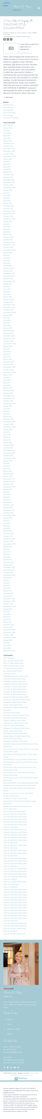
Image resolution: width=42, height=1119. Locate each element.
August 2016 (7, 430)
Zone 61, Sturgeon (10, 931)
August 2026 (7, 128)
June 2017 (6, 409)
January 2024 (8, 208)
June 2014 (6, 495)
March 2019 (7, 359)
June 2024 (7, 195)
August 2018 (7, 375)
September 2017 (9, 404)
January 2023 (8, 240)
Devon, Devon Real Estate (13, 705)
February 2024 (8, 206)
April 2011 (6, 588)
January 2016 (8, 448)
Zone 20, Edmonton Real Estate (15, 869)
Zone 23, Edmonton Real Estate (15, 877)
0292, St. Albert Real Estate (13, 663)
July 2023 (6, 224)
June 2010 (6, 614)
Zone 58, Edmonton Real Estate (15, 923)
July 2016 (6, 432)
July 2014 (6, 492)
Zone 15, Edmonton (10, 848)
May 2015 (6, 466)
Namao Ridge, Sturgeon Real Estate (16, 736)
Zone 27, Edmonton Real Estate (15, 890)
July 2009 (6, 643)
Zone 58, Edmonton (10, 921)
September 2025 (9, 156)
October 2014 (8, 484)
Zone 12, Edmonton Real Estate (15, 838)
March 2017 (7, 417)
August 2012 (7, 547)
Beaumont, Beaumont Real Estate (16, 697)
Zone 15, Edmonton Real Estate (15, 851)
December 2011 (9, 567)
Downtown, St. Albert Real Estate (15, 707)
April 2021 (6, 294)
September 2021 (9, 281)
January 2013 (8, 536)
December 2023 (9, 211)
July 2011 (6, 580)
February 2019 (8, 362)
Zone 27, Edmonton (10, 887)
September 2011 (9, 575)
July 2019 (6, 349)
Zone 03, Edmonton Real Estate (15, 819)
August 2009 (7, 640)
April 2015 (6, 469)
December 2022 (9, 242)
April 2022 (7, 263)
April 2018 (7, 385)
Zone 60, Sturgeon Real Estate (14, 929)
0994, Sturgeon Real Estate (13, 666)
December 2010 (9, 599)
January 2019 (8, 365)
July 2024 (6, 193)
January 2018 (8, 393)
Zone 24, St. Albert (10, 879)
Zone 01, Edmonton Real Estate (15, 814)
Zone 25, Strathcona (10, 884)
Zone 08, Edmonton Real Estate (15, 832)
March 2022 (7, 266)
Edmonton (7, 710)
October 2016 (8, 424)
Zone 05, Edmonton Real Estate (15, 822)
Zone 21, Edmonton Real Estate (20, 36)
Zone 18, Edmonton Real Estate (15, 861)
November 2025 (9, 151)
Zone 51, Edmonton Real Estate (15, 910)
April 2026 (7, 138)
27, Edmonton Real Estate (13, 668)
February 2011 (8, 593)
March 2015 (7, 471)
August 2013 (7, 518)
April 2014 (7, 500)
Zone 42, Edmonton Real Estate (15, 908)
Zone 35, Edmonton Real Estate (15, 900)
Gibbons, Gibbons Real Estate (14, 720)
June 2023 (6, 227)
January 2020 (8, 333)
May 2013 (6, 526)
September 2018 (9, 372)
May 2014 (6, 497)
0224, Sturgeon (9, 658)
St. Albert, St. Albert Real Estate (15, 798)
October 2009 (8, 635)
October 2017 (8, 401)
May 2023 (6, 229)
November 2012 (9, 539)
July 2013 (6, 521)
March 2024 (7, 203)
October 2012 (8, 541)
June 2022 (6, 258)
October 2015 (8, 456)
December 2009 (9, 630)
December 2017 (9, 396)
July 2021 (6, 286)
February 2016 (8, 445)
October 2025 (8, 154)
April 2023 (7, 232)
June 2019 (6, 352)
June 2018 (6, 380)
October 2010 (8, 604)
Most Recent (8, 125)
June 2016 (6, 435)
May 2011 (6, 586)
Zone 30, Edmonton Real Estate (15, 897)
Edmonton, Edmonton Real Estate (16, 715)
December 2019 (9, 336)
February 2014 (8, 505)
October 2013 (8, 513)
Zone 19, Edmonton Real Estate (15, 864)
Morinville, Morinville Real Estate (15, 733)
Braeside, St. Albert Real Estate (15, 702)
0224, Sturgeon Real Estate (13, 661)
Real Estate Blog (9, 113)
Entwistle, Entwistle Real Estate (15, 718)
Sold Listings (8, 115)
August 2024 (7, 190)
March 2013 (7, 531)
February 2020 (8, 331)
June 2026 (7, 133)
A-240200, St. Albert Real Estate (15, 687)
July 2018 (6, 378)
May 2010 (6, 617)
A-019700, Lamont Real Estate (14, 679)
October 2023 (8, 216)
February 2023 (8, 237)
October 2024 (8, 185)
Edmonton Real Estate (11, 713)
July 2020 (6, 318)
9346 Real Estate (9, 674)
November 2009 (9, 632)
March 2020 (7, 328)
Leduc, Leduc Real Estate (12, 731)
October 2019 (8, 341)
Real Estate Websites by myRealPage (21, 1075)
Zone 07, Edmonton (10, 827)
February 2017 (8, 419)
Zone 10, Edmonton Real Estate (15, 835)
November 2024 (9, 182)
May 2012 (6, 554)
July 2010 (6, 612)
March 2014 (7, 502)
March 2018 (7, 388)
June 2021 (6, 289)
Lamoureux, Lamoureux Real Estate (16, 728)
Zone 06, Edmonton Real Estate (15, 825)
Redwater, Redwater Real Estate (15, 741)
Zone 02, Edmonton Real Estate (15, 817)
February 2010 (8, 625)
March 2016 (7, 443)
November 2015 (9, 453)
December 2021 (9, 273)
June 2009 (7, 645)
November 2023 (9, 214)
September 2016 (9, 427)
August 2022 (7, 253)
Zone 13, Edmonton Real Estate (15, 840)
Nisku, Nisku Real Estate (12, 739)
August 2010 (7, 609)
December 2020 (9, 305)
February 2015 (8, 474)
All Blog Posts (8, 105)
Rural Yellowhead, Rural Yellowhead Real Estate (21, 783)
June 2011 (6, 583)
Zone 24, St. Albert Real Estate (14, 882)
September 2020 (9, 313)
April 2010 (7, 619)
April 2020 (7, 326)
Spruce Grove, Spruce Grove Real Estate (18, 793)
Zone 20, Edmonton (10, 866)
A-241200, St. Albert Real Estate (15, 692)
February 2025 (8, 175)
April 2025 (7, 169)
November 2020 (9, 307)
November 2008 (9, 651)
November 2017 (9, 398)
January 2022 (8, 271)
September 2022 (9, 250)
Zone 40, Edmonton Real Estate (15, 903)
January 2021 (8, 302)
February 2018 (8, 391)
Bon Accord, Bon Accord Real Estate (16, 700)
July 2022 (6, 255)
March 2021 (7, 297)
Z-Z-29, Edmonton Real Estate (14, 811)
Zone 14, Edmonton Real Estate (15, 845)
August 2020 (7, 315)
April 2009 (7, 648)
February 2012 (8, 562)
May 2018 (6, 383)
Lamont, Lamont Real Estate (13, 726)
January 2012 (8, 565)
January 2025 (8, 177)
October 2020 (8, 310)
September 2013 (9, 515)
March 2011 (7, 591)
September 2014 (9, 487)
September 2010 (9, 606)
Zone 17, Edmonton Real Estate (15, 858)
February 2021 (8, 300)
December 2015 (9, 450)
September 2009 (9, 638)
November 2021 (9, 276)
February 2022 (8, 268)
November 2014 (9, 482)
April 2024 (7, 201)
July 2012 (6, 549)
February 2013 (8, 534)
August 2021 (7, 284)
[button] (4, 1067)
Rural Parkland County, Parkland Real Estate (19, 759)
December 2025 (9, 149)
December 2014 (9, 479)
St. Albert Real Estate (11, 796)
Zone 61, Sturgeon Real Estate (14, 934)
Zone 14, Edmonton (10, 843)
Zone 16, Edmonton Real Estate (15, 853)
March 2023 (7, 234)
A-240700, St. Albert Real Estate (15, 689)
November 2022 (9, 245)
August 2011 (7, 578)
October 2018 (8, 370)
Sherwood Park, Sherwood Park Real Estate (19, 785)
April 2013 (6, 528)
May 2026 (6, 136)
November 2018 (9, 367)
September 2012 (9, 544)
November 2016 (9, 422)
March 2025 (7, 172)
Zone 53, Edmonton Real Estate (15, 913)
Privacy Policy (34, 1073)
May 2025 (6, 167)
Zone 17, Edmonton (10, 856)
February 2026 (8, 143)
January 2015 (8, 476)
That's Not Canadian (11, 118)
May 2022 (6, 260)
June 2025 (6, 164)
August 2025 (7, 159)
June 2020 (7, 320)
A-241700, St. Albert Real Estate (15, 694)
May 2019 (6, 354)
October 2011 (8, 573)
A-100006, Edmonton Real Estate (15, 684)
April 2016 (7, 440)
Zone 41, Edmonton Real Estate (15, 905)
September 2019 (9, 344)
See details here (26, 53)
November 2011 (9, 570)
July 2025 (6, 162)
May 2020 (6, 323)
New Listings (8, 107)
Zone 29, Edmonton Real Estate (15, 895)
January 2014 (8, 508)
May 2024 (6, 198)
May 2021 (6, 292)
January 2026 (8, 146)
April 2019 (7, 357)
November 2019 (9, 339)
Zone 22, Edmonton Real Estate (15, 874)
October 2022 (8, 247)
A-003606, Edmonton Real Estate (15, 676)
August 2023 (7, 221)
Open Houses (8, 110)
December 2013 (9, 510)
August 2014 (7, 489)
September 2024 (9, 188)
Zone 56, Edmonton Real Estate (15, 918)
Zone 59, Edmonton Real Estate (15, 926)
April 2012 (6, 557)
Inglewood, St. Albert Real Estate (15, 723)
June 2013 (6, 523)
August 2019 (7, 346)
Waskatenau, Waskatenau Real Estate (17, 806)
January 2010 (8, 627)
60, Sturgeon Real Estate (12, 671)
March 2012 (7, 560)
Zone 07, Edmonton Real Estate (15, 830)
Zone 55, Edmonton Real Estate (15, 916)
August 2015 (7, 461)
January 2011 (8, 596)
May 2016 (6, 437)
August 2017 (7, 406)
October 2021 (8, 279)
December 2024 (9, 180)
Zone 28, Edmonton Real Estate (15, 892)
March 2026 (7, 141)
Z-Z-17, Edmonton (10, 809)
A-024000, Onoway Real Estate (14, 681)
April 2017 (6, 414)
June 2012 (6, 552)
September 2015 (9, 458)
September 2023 (9, 219)
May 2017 (6, 411)
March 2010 (7, 622)
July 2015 (6, 463)
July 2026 (6, 130)
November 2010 (9, 601)
